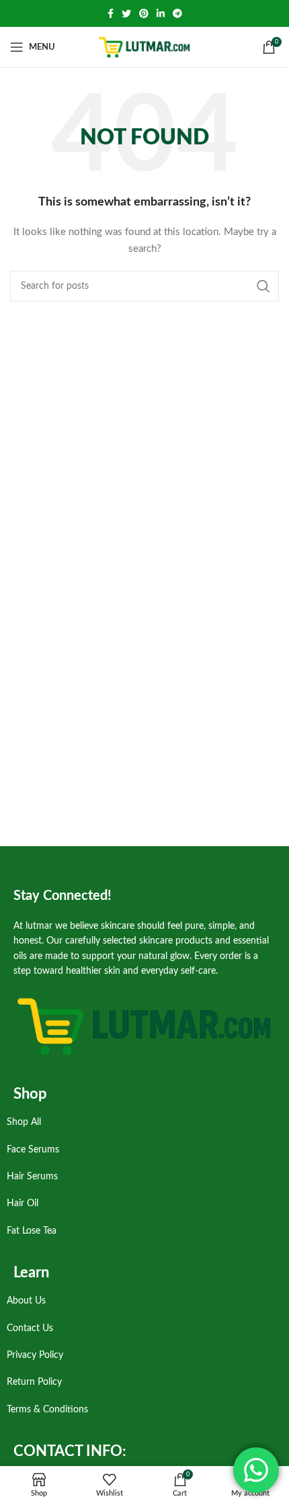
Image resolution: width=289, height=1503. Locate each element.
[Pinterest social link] (144, 13)
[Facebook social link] (111, 13)
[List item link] (141, 1122)
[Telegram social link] (177, 13)
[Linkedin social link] (161, 13)
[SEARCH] (263, 286)
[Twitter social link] (126, 13)
